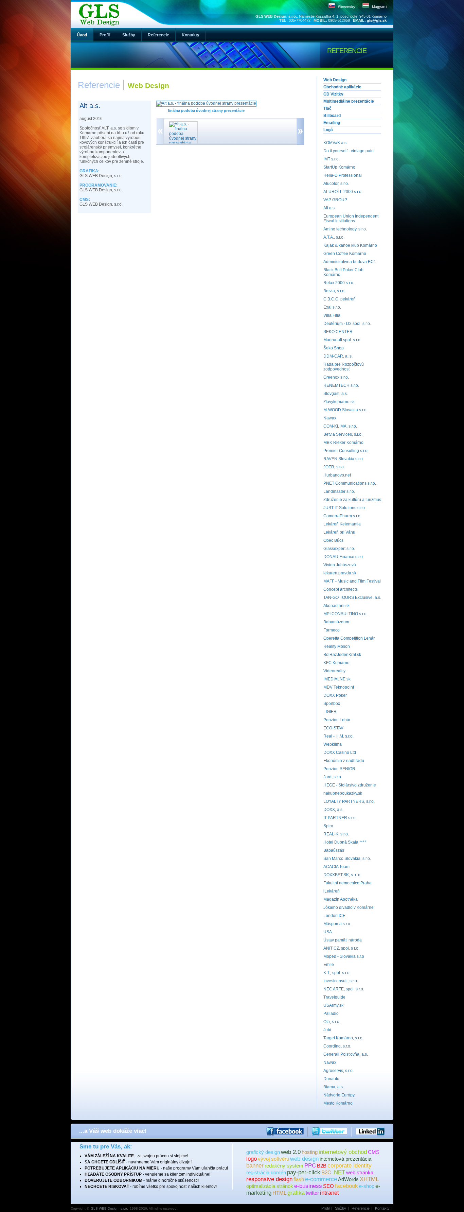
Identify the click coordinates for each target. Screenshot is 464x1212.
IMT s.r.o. (331, 159)
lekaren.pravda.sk (339, 573)
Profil (325, 1208)
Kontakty (382, 1208)
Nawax (329, 418)
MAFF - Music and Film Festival (352, 581)
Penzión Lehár (337, 719)
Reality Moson (336, 646)
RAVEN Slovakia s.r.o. (343, 458)
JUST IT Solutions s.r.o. (344, 507)
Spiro (328, 826)
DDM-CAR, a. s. (338, 356)
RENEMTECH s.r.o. (341, 385)
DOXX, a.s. (333, 809)
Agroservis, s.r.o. (338, 1070)
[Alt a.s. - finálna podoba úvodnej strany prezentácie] (206, 103)
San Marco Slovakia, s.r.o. (347, 858)
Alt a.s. (329, 208)
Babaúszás (333, 850)
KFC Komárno (336, 662)
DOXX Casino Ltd (339, 752)
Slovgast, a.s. (335, 393)
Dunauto (331, 1078)
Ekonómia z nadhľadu (343, 760)
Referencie (361, 1208)
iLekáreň (331, 891)
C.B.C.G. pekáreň (339, 299)
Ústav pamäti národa (342, 940)
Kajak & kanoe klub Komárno (350, 245)
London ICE (334, 915)
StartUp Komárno (339, 167)
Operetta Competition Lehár (349, 638)
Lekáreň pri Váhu (339, 532)
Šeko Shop (333, 348)
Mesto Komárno (338, 1103)
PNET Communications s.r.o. (349, 483)
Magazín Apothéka (340, 899)
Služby (340, 1208)
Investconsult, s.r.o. (340, 981)
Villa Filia (331, 315)
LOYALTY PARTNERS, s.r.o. (349, 801)
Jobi (327, 1029)
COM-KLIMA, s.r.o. (340, 426)
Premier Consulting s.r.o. (346, 450)
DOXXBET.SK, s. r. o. (342, 874)
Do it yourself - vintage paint (349, 151)
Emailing (331, 122)
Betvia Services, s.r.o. (342, 434)
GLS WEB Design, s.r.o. (109, 1208)
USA (327, 932)
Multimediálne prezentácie (348, 101)
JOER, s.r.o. (334, 467)
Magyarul (379, 7)
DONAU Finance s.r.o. (343, 556)
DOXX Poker (335, 695)
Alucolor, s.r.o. (336, 183)
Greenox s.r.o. (336, 377)
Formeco (331, 630)
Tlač (327, 108)
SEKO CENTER (338, 331)
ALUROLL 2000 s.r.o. (342, 191)
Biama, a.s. (333, 1087)
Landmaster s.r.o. (339, 491)
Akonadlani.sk (336, 605)
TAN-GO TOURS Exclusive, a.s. (352, 597)
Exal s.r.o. (332, 307)
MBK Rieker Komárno (343, 442)
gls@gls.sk (377, 20)
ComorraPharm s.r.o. (342, 516)
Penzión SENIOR (339, 768)
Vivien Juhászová (339, 564)
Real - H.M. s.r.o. (338, 736)
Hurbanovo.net (337, 475)
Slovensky (346, 7)
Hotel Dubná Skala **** (344, 842)
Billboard (332, 115)
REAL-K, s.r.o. (336, 834)
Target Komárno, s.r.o (342, 1038)
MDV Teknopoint (338, 687)
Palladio (331, 1013)
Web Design (334, 79)
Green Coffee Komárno (344, 253)
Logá (328, 129)
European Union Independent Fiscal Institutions (350, 218)
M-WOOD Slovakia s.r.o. (345, 410)
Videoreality (334, 671)
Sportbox (331, 703)
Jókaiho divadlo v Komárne (348, 907)
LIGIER (330, 711)
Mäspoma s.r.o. (337, 923)
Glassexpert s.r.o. (339, 548)
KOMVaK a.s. (335, 142)
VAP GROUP (335, 199)
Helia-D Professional (342, 175)
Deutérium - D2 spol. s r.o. (347, 323)
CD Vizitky (333, 94)
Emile (328, 964)
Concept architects (340, 589)
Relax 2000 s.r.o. (338, 282)
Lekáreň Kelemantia (342, 524)
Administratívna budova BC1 (349, 261)
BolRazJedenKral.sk (342, 654)
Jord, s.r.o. (332, 777)
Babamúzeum (336, 622)
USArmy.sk (333, 1005)
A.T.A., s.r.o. (333, 237)
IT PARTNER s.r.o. (340, 817)
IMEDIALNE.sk (337, 679)
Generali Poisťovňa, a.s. (345, 1054)
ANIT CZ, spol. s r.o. (341, 948)
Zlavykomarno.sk (339, 401)
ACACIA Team (336, 866)
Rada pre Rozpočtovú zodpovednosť (343, 366)
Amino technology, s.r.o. (345, 229)
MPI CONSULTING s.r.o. (345, 613)
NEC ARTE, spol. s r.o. (343, 989)
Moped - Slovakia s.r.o (343, 956)
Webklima (332, 744)
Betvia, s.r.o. (334, 291)
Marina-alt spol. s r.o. (342, 339)
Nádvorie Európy (339, 1095)
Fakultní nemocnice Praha (347, 883)
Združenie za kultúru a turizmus (352, 499)
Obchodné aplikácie (342, 87)
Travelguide (334, 997)
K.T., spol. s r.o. (337, 972)
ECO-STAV (333, 728)
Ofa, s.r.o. (331, 1021)
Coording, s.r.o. (337, 1046)
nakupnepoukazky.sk (342, 793)
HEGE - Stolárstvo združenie (349, 785)
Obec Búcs (333, 540)
